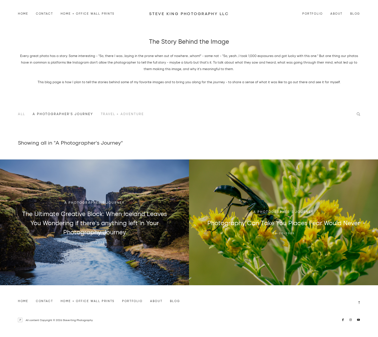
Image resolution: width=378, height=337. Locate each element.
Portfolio (312, 13)
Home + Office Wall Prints (88, 13)
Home (23, 13)
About (336, 13)
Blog (355, 13)
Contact (44, 13)
